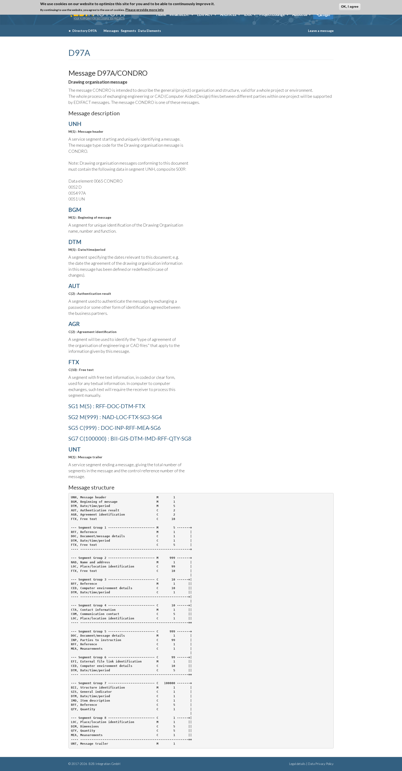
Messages (111, 31)
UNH (74, 123)
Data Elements (149, 31)
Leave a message (321, 31)
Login (325, 14)
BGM (74, 209)
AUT (74, 285)
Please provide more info (144, 10)
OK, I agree (349, 6)
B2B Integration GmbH (104, 764)
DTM (74, 241)
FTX (73, 362)
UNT (74, 449)
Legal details (297, 764)
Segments (128, 31)
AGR (74, 323)
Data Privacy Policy (321, 764)
